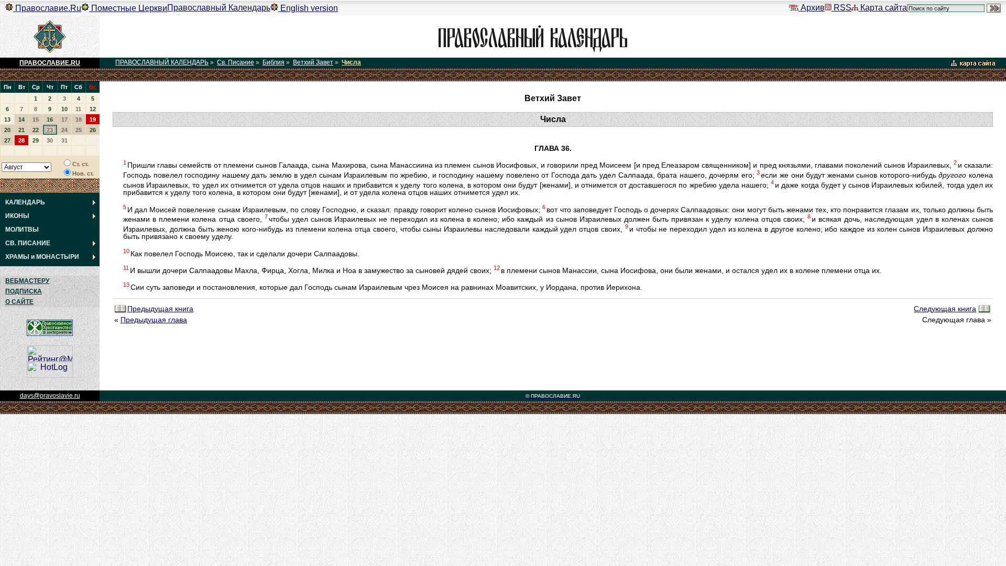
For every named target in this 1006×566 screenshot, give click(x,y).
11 (78, 109)
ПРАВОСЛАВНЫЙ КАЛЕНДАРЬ (162, 62)
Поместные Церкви (128, 8)
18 (78, 119)
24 (64, 130)
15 (35, 119)
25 (78, 130)
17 (64, 119)
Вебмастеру (27, 281)
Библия (274, 62)
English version (308, 8)
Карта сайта (882, 7)
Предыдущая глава (154, 320)
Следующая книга (945, 309)
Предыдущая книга (160, 309)
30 (50, 140)
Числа (351, 62)
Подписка (23, 291)
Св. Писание (235, 62)
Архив (812, 7)
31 (64, 140)
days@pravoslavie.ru (50, 395)
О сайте (19, 302)
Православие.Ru (47, 8)
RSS (841, 7)
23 (50, 130)
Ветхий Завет (313, 62)
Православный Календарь (218, 7)
